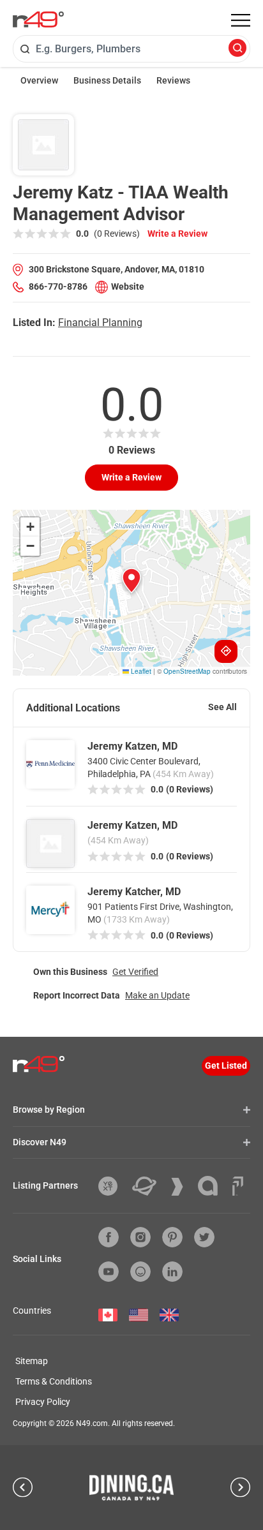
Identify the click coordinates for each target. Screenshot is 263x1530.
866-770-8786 (58, 286)
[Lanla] (212, 1185)
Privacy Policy (42, 1402)
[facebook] (108, 1237)
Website (127, 286)
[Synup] (182, 1186)
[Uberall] (149, 1186)
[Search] (237, 49)
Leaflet (140, 671)
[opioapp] (140, 1272)
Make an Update (157, 995)
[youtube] (108, 1272)
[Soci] (238, 1186)
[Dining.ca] (131, 1487)
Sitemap (31, 1361)
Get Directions (225, 651)
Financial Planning (100, 322)
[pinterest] (172, 1237)
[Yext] (113, 1186)
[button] (131, 580)
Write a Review (177, 233)
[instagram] (140, 1237)
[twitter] (204, 1237)
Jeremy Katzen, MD (132, 746)
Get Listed (226, 1065)
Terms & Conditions (53, 1381)
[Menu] (240, 20)
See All (222, 707)
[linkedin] (172, 1272)
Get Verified (135, 972)
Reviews (173, 80)
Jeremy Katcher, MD (134, 892)
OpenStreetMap (187, 671)
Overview (39, 80)
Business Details (107, 80)
